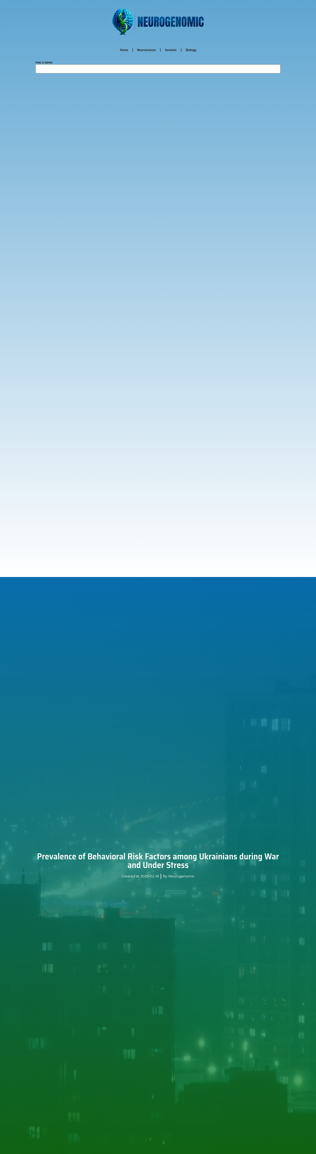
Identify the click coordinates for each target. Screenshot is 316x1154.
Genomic (171, 50)
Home (124, 50)
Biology (191, 50)
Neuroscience (146, 50)
